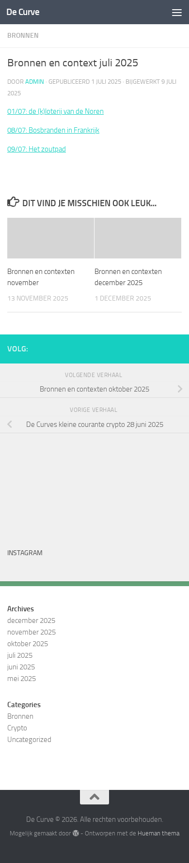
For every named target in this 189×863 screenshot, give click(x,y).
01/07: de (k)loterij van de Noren (55, 111)
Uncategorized (29, 739)
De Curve (22, 11)
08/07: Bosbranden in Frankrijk (53, 130)
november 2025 (31, 632)
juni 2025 (21, 667)
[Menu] (177, 12)
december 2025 (31, 620)
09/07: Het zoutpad (36, 149)
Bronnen (23, 35)
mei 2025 (21, 678)
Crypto (17, 728)
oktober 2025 (27, 643)
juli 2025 (19, 655)
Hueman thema (158, 833)
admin (34, 81)
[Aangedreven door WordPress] (75, 833)
